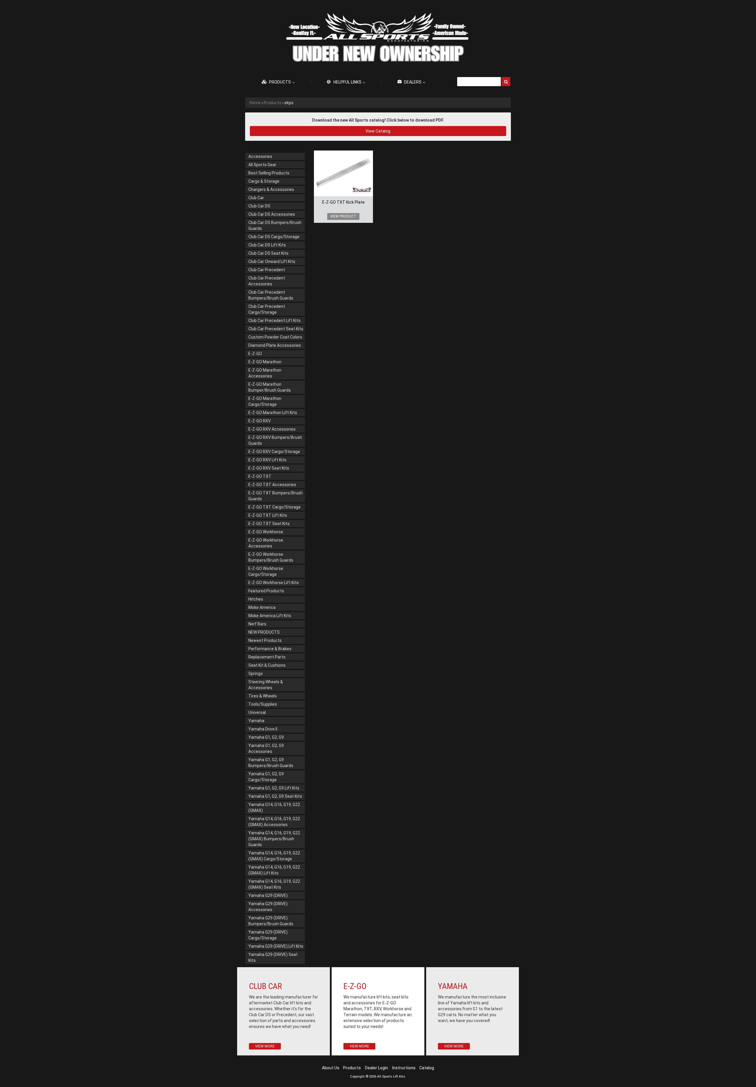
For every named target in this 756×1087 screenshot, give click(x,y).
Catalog (426, 1067)
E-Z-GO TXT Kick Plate (343, 202)
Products (272, 102)
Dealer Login (376, 1067)
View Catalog (378, 131)
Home (255, 102)
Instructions (404, 1067)
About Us (330, 1067)
